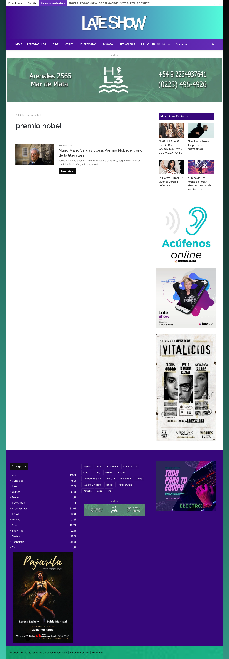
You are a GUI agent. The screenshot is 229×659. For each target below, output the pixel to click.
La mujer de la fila (92, 478)
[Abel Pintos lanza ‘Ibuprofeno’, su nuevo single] (201, 130)
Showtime (17, 530)
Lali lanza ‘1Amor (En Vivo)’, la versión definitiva (171, 182)
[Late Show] (114, 23)
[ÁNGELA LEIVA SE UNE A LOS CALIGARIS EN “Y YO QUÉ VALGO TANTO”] (171, 130)
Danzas (16, 497)
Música (108, 44)
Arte (14, 475)
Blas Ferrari (112, 466)
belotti (99, 466)
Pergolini (87, 490)
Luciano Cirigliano (92, 484)
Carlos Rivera (130, 466)
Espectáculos (36, 44)
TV (13, 547)
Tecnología (127, 44)
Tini (109, 490)
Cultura (16, 491)
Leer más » (67, 171)
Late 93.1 (110, 478)
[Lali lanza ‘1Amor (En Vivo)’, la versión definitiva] (171, 167)
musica (110, 484)
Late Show (66, 145)
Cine (56, 44)
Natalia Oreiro (125, 484)
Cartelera (17, 480)
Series (69, 44)
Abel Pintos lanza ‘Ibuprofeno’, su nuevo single (95, 3)
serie (99, 490)
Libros (15, 514)
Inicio (18, 44)
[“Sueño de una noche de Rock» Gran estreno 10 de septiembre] (201, 167)
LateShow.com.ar (79, 652)
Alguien (87, 466)
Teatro (16, 536)
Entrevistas (88, 44)
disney (108, 472)
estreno (121, 472)
